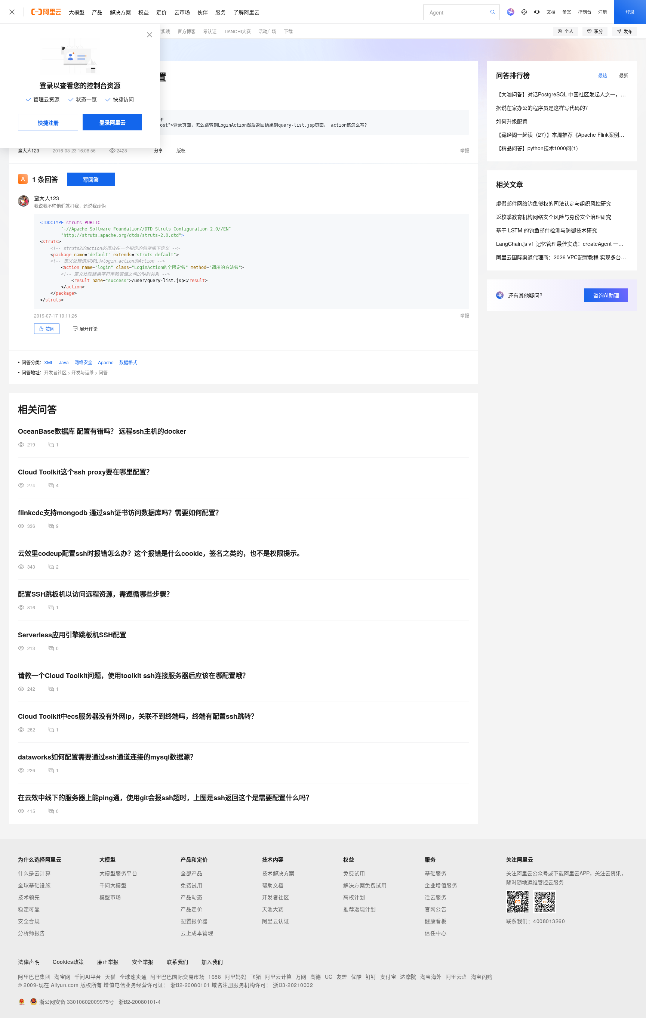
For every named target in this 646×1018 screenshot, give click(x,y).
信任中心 (435, 933)
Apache (106, 362)
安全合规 (29, 921)
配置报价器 (194, 921)
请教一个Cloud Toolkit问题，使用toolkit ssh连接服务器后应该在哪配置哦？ (133, 675)
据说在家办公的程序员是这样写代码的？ (543, 107)
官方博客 (187, 31)
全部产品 (191, 873)
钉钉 (371, 976)
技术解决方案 (278, 873)
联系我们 (177, 961)
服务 (220, 12)
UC (329, 976)
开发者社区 (55, 372)
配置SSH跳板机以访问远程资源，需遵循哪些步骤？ (95, 594)
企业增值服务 (441, 885)
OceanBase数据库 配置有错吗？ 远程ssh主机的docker (102, 431)
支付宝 (388, 976)
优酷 (356, 976)
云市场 (182, 12)
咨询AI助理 (606, 295)
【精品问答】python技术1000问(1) (537, 148)
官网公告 (435, 909)
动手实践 (161, 31)
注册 (602, 12)
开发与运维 (82, 372)
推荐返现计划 (359, 909)
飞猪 (255, 976)
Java (64, 362)
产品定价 (191, 909)
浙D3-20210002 (293, 984)
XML (48, 362)
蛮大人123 (28, 150)
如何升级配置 (511, 121)
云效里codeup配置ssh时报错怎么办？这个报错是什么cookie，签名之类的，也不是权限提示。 (161, 553)
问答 (103, 372)
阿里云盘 (456, 976)
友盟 (341, 976)
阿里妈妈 (235, 976)
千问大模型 (113, 885)
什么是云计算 (34, 873)
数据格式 (128, 362)
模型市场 (110, 897)
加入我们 (212, 961)
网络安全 (83, 362)
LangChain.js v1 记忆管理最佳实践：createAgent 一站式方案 (567, 243)
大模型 (76, 12)
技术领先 (29, 897)
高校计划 (354, 897)
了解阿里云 (246, 12)
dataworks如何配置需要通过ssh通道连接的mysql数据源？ (107, 757)
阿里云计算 (278, 976)
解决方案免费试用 (365, 885)
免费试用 (191, 885)
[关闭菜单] (12, 12)
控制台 (584, 12)
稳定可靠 (29, 909)
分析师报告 (31, 933)
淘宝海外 (431, 976)
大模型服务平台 (118, 873)
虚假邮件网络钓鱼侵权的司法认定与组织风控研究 (553, 203)
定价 (161, 12)
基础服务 (435, 873)
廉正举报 (108, 961)
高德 (315, 976)
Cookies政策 (68, 961)
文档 (551, 12)
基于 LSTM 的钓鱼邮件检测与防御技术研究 (546, 230)
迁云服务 (435, 897)
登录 (629, 12)
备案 (566, 12)
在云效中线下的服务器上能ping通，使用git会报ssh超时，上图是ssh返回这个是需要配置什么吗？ (165, 797)
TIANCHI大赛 (237, 31)
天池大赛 (273, 909)
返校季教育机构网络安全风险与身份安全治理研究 (553, 216)
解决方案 (120, 12)
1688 (214, 976)
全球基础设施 (34, 885)
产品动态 (191, 897)
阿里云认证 (275, 921)
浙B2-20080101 (190, 984)
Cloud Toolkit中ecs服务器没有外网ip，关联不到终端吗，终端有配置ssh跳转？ (138, 716)
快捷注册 (48, 122)
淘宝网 (62, 976)
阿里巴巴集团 (34, 976)
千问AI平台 (87, 976)
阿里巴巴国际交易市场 (177, 976)
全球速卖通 (133, 976)
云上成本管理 (197, 933)
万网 (301, 976)
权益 (143, 12)
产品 (97, 12)
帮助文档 (273, 885)
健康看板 (435, 921)
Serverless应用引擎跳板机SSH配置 (72, 635)
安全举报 (143, 961)
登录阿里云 (112, 122)
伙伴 (202, 12)
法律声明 (29, 961)
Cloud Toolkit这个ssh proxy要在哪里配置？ (85, 472)
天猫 (110, 976)
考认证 (209, 31)
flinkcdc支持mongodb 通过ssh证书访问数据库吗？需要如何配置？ (120, 512)
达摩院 (408, 976)
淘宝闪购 (482, 976)
